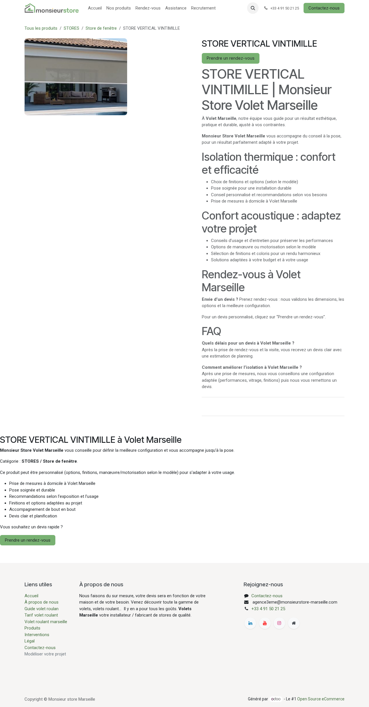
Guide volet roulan (42, 608)
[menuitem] (95, 8)
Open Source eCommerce (320, 699)
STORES (71, 28)
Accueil (31, 595)
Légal (30, 641)
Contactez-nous (324, 8)
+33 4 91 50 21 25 (268, 608)
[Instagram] (279, 623)
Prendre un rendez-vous (231, 58)
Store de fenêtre (101, 28)
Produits (32, 628)
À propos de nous (42, 602)
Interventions (37, 634)
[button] (253, 8)
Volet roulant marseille (46, 621)
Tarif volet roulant (42, 615)
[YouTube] (265, 623)
